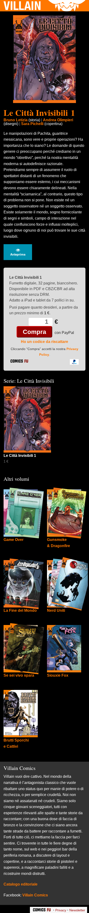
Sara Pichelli (32, 124)
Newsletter (77, 910)
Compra (34, 331)
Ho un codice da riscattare (44, 342)
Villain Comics (35, 895)
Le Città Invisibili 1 (39, 112)
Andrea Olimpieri (58, 120)
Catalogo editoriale (20, 884)
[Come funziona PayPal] (74, 362)
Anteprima (17, 254)
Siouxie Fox (57, 675)
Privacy (60, 910)
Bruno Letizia (16, 120)
